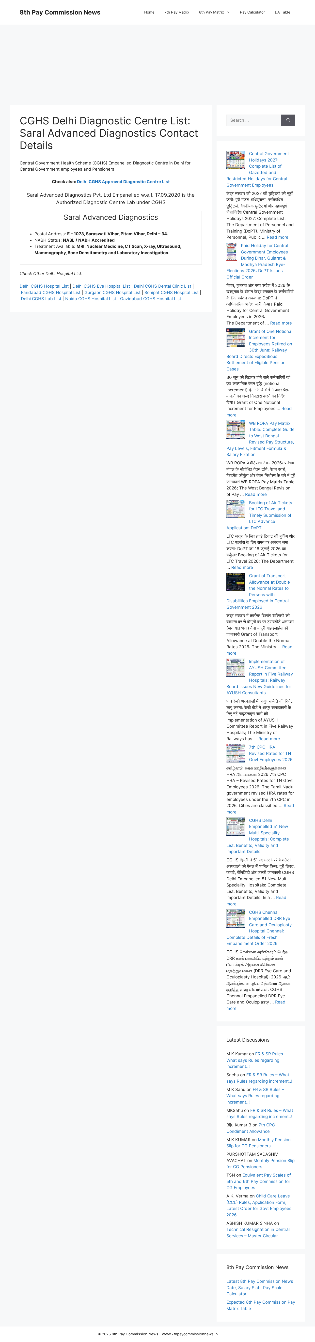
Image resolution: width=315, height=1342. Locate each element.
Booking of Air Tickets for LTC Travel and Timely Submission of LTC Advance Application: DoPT (259, 515)
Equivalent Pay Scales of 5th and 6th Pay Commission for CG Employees (258, 1181)
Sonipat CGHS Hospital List (171, 292)
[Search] (288, 120)
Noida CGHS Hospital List (90, 298)
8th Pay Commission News (60, 12)
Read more (277, 237)
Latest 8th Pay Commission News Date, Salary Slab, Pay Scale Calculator (259, 1287)
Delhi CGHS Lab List (41, 298)
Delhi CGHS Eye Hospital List (101, 286)
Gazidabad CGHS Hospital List (150, 298)
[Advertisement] (157, 59)
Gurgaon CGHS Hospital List (112, 292)
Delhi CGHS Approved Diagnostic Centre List (123, 181)
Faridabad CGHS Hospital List (50, 292)
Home (149, 12)
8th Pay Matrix (211, 12)
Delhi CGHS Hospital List (44, 286)
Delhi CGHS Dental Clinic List (162, 286)
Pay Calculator (252, 12)
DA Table (282, 12)
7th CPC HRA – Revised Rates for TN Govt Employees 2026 (271, 753)
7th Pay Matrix (176, 12)
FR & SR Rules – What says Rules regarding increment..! (256, 1060)
